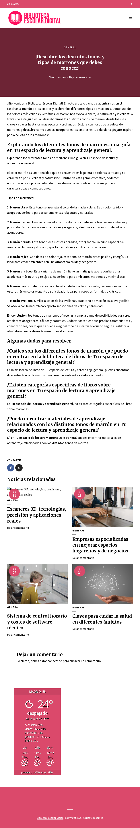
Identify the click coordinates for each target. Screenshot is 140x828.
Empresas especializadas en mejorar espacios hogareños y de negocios (100, 545)
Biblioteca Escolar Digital (50, 817)
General (70, 47)
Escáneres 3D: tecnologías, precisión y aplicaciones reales (36, 515)
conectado (55, 661)
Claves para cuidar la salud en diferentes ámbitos (102, 619)
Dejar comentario (80, 77)
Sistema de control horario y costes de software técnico (37, 622)
